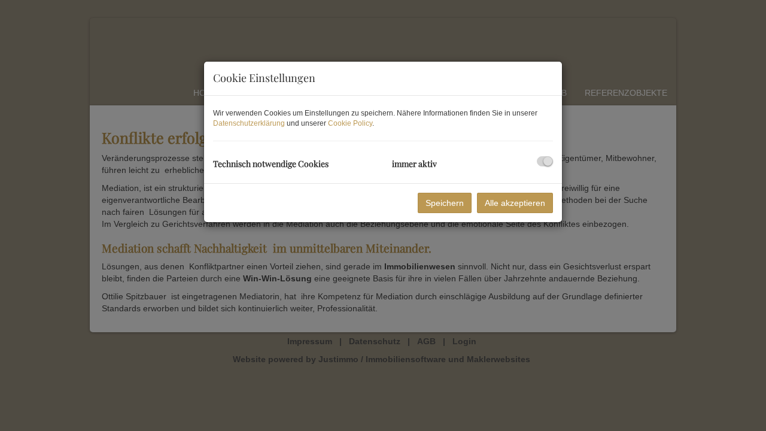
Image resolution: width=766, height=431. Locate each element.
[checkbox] (545, 161)
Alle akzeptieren (515, 203)
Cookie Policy (350, 123)
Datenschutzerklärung (249, 123)
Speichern (444, 203)
